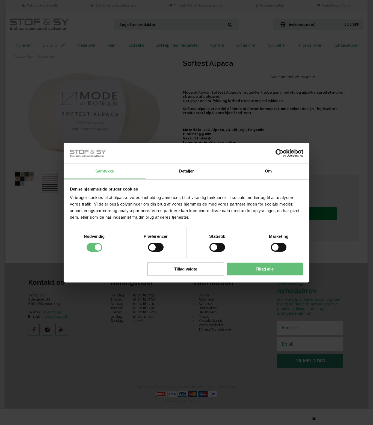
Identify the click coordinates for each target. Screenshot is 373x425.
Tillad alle (265, 269)
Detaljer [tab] (186, 171)
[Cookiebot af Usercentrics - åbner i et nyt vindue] (279, 153)
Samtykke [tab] (104, 171)
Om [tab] (268, 171)
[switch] (156, 247)
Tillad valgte (185, 269)
